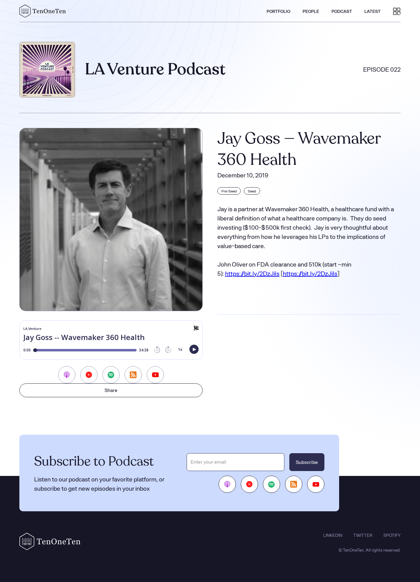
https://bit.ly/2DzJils (252, 273)
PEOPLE (311, 11)
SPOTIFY (392, 535)
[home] (42, 11)
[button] (397, 11)
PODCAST (341, 11)
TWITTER (362, 535)
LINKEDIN (332, 535)
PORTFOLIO (278, 11)
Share (111, 390)
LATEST (372, 11)
